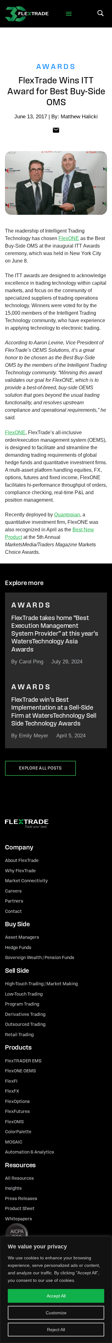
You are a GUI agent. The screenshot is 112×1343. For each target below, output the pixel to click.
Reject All (56, 1329)
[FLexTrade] (27, 14)
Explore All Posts (40, 768)
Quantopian (67, 514)
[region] (56, 1289)
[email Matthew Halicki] (56, 129)
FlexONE (68, 238)
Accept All (56, 1295)
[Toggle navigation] (69, 14)
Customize (56, 1312)
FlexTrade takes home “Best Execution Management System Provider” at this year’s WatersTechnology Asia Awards (54, 634)
